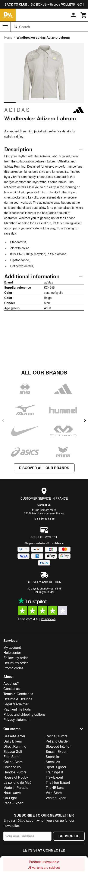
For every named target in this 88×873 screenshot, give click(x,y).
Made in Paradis (15, 787)
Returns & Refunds (17, 698)
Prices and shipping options (24, 714)
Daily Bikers (12, 741)
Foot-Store (11, 756)
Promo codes (13, 667)
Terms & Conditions (18, 693)
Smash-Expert (56, 751)
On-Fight (10, 797)
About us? (11, 683)
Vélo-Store (54, 792)
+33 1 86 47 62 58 (44, 518)
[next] (85, 420)
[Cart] (83, 15)
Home (8, 37)
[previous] (3, 420)
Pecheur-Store (56, 736)
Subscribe (69, 836)
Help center (12, 652)
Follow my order (15, 657)
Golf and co (12, 766)
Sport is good (56, 766)
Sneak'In (52, 756)
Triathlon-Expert (58, 782)
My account (12, 647)
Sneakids (53, 761)
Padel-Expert (13, 802)
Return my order (15, 662)
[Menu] (5, 27)
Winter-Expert (56, 797)
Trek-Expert (54, 777)
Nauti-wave (12, 792)
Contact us (44, 504)
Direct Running (14, 746)
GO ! (80, 4)
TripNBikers (55, 787)
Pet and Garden (58, 741)
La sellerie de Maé (17, 782)
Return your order (44, 592)
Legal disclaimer (15, 704)
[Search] (15, 27)
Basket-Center (14, 736)
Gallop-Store (13, 761)
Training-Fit (54, 772)
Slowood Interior (58, 746)
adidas (17, 109)
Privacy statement (16, 719)
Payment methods (17, 709)
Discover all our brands (44, 467)
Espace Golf (12, 751)
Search (24, 26)
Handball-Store (14, 772)
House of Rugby (15, 777)
